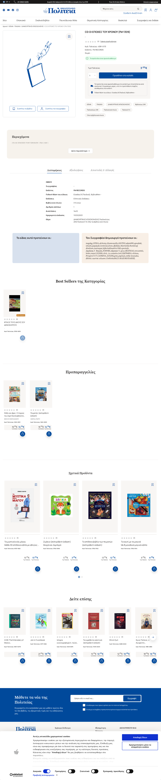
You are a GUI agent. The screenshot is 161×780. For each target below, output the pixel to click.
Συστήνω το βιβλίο (24, 108)
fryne (110, 245)
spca (122, 250)
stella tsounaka (132, 256)
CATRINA (102, 256)
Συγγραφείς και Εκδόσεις (149, 20)
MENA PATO (35, 419)
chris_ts (106, 253)
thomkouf (133, 245)
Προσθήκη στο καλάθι (123, 75)
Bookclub (122, 20)
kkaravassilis (112, 243)
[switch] (71, 771)
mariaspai (98, 248)
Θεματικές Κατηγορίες (97, 20)
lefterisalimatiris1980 (112, 248)
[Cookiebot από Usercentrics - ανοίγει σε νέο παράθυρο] (16, 775)
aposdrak (138, 243)
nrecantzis (138, 250)
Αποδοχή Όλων (140, 737)
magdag (89, 243)
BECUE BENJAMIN (11, 419)
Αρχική (5, 26)
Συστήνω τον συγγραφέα (55, 108)
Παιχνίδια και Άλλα (68, 20)
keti (120, 253)
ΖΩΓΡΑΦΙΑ (127, 253)
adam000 (129, 243)
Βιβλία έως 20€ (140, 104)
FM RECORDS (98, 50)
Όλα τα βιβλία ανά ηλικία (95, 115)
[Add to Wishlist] (69, 36)
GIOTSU (121, 243)
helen (88, 253)
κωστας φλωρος (99, 258)
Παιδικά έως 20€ (92, 110)
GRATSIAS (129, 250)
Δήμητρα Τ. (115, 250)
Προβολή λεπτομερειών (43, 775)
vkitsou (135, 253)
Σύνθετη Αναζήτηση (132, 13)
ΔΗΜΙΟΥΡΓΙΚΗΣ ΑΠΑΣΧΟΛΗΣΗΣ (32, 26)
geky (116, 256)
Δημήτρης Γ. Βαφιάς (94, 250)
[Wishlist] (145, 10)
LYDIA (96, 243)
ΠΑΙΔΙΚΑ (17, 26)
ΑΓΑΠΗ (110, 256)
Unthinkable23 (112, 258)
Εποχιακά (21, 20)
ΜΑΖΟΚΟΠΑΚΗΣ (127, 258)
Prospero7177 (91, 256)
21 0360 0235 (23, 2)
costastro (114, 253)
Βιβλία (3, 20)
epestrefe (125, 248)
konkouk (104, 245)
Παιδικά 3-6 (126, 110)
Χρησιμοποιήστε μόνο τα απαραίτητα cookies (140, 746)
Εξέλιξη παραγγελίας (151, 2)
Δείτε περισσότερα (80, 150)
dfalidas (116, 245)
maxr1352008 (96, 253)
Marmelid (124, 245)
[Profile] (150, 10)
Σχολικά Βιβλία (42, 20)
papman (121, 256)
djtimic (89, 258)
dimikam (89, 248)
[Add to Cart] (22, 338)
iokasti (88, 245)
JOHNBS (106, 250)
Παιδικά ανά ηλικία (110, 110)
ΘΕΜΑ (11, 26)
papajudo (96, 245)
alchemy (102, 243)
